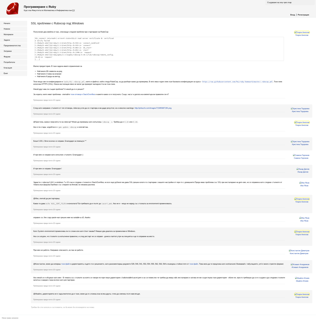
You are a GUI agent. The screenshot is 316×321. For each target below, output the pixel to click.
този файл (65, 264)
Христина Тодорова (300, 111)
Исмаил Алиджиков (300, 267)
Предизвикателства (12, 45)
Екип (6, 73)
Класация (8, 68)
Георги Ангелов (302, 35)
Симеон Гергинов (301, 158)
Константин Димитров (299, 253)
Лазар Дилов (302, 172)
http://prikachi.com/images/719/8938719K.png (153, 108)
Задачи (7, 40)
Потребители (9, 62)
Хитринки (8, 51)
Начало (7, 23)
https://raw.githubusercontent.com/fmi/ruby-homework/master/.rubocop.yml (237, 82)
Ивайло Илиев (302, 281)
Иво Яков (304, 186)
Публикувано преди (46, 100)
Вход (292, 15)
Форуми (7, 57)
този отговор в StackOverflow (82, 94)
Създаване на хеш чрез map (279, 2)
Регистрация (303, 15)
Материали (8, 34)
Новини (7, 29)
